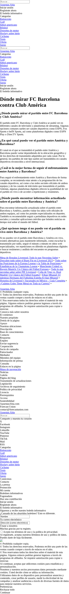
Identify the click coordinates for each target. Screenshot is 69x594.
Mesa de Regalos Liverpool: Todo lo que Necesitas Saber (29, 257)
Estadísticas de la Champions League (19, 266)
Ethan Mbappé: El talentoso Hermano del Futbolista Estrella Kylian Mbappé (30, 276)
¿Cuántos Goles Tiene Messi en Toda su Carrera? (25, 283)
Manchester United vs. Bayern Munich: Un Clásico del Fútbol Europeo (31, 268)
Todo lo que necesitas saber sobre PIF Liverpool (31, 270)
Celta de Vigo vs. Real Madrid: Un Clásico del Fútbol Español (30, 273)
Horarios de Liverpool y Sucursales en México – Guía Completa (32, 280)
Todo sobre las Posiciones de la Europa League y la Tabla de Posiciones (33, 262)
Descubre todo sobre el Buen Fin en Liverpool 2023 (26, 260)
